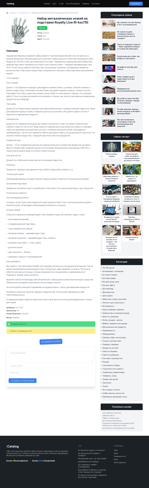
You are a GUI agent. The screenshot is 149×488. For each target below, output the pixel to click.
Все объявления (73, 4)
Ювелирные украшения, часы (114, 397)
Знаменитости (120, 456)
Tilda (115, 450)
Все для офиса (108, 285)
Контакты (96, 4)
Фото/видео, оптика (111, 390)
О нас (61, 4)
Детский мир (107, 289)
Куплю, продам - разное (112, 320)
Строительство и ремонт (113, 369)
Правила (85, 4)
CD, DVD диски (108, 268)
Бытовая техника (109, 275)
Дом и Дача (107, 296)
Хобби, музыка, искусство (113, 393)
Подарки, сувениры (110, 344)
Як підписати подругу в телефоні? (91, 450)
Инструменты (108, 306)
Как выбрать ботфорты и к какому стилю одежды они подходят (92, 471)
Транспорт (106, 383)
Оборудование (108, 334)
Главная (47, 4)
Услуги (105, 386)
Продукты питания (110, 348)
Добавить (136, 4)
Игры (116, 459)
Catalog (10, 4)
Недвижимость (108, 331)
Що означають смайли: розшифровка (87, 466)
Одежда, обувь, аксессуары (114, 337)
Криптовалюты (120, 462)
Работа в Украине (109, 351)
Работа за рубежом (110, 355)
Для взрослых (108, 292)
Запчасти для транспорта (113, 303)
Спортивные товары (111, 365)
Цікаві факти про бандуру (88, 462)
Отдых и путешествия (111, 341)
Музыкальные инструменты (114, 327)
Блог (55, 4)
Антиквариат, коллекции (112, 271)
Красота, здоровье (110, 317)
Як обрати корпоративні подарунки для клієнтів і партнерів (92, 476)
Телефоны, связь (109, 376)
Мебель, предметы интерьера (114, 324)
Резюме (105, 362)
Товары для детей (110, 379)
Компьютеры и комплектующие (115, 313)
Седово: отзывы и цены (110, 418)
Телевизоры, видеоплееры (113, 372)
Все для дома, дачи (110, 282)
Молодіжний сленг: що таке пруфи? (92, 459)
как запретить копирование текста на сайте (118, 428)
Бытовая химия (109, 278)
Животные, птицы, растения (114, 299)
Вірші (116, 453)
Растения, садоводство (112, 358)
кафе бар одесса (108, 415)
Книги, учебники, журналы (113, 310)
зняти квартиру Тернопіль (111, 413)
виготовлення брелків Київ (112, 421)
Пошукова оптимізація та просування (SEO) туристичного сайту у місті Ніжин (118, 424)
